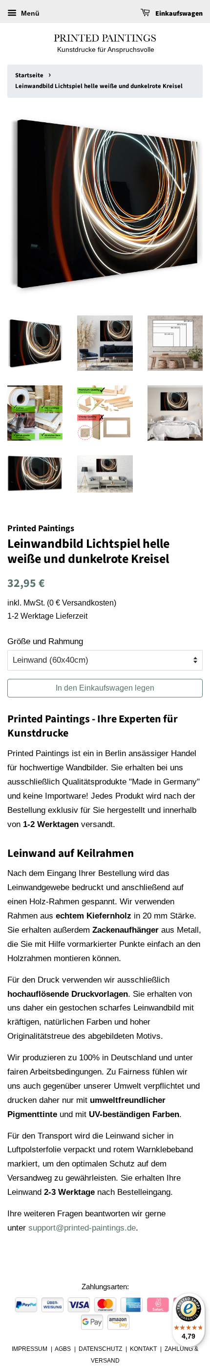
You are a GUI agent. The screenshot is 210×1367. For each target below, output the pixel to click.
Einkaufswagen (178, 14)
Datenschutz (100, 1348)
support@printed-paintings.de (82, 1228)
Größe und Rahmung (45, 641)
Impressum (29, 1348)
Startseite (29, 75)
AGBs (63, 1348)
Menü (29, 13)
